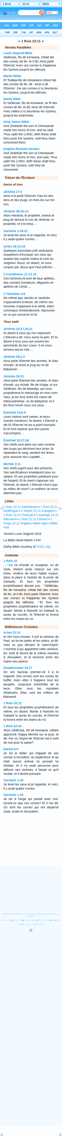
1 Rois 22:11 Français (18, 515)
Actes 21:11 (11, 632)
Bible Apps (40, 523)
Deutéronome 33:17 (17, 668)
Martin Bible (12, 76)
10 (8, 564)
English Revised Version (21, 149)
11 (44, 585)
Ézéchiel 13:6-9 (14, 412)
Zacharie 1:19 (13, 795)
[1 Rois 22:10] (4, 516)
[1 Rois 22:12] (57, 516)
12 (39, 602)
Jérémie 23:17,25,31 (18, 329)
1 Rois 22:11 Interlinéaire (20, 507)
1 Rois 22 (10, 561)
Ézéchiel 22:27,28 (16, 440)
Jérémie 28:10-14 (15, 211)
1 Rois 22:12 (12, 703)
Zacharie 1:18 (13, 780)
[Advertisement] (31, 844)
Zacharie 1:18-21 (15, 231)
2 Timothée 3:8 (14, 294)
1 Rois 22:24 (12, 726)
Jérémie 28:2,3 (14, 356)
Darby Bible (12, 99)
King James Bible (16, 121)
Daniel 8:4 (10, 749)
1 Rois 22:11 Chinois (33, 519)
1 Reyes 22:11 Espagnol (38, 511)
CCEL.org (43, 546)
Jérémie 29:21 (13, 376)
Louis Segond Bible (17, 53)
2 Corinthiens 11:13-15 (19, 274)
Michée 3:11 (12, 464)
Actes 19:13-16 (14, 246)
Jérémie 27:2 (12, 192)
